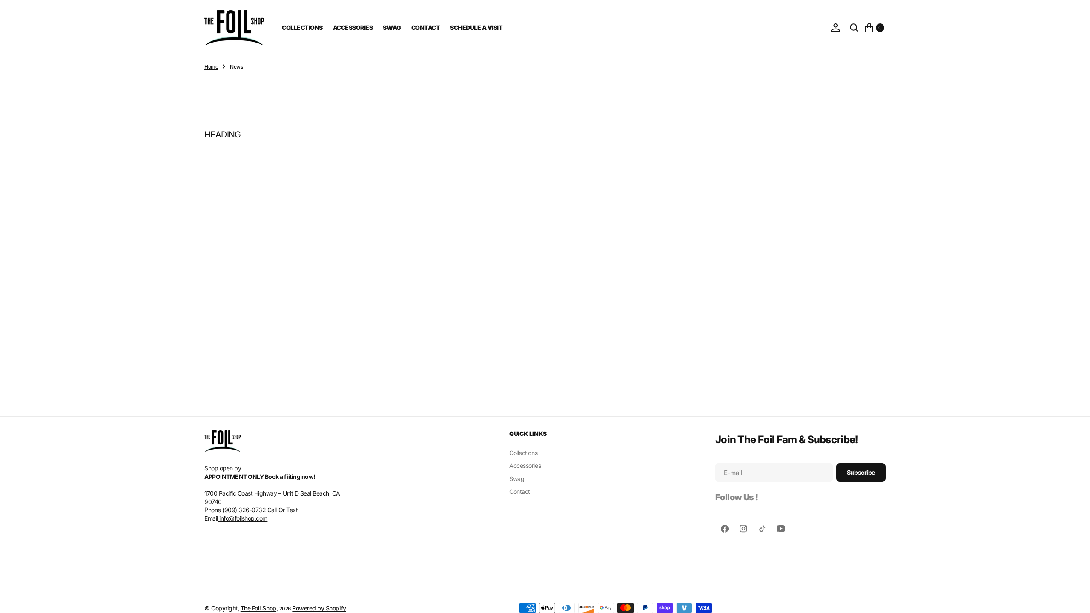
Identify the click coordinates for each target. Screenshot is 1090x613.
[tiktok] (762, 528)
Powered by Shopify (319, 608)
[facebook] (724, 528)
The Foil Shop (258, 608)
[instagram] (743, 528)
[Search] (854, 27)
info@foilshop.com (242, 518)
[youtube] (781, 528)
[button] (835, 27)
